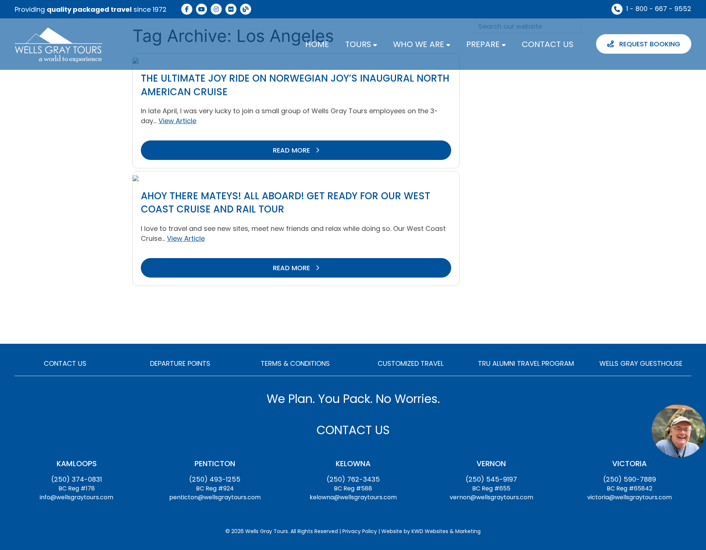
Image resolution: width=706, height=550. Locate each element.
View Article (177, 120)
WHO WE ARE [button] (419, 44)
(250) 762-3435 (353, 479)
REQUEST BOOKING (648, 44)
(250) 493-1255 (214, 479)
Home (317, 44)
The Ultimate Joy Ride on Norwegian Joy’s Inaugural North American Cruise (295, 85)
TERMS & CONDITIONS (295, 363)
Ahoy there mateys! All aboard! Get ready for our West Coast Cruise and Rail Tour (285, 202)
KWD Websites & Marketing (446, 531)
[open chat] (678, 430)
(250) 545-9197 (491, 479)
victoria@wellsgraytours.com (629, 497)
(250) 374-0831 (76, 479)
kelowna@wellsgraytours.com (353, 497)
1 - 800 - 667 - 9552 (658, 8)
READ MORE (292, 150)
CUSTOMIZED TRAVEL (410, 363)
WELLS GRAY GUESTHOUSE (640, 363)
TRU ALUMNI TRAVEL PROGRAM (526, 363)
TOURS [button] (359, 44)
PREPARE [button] (484, 44)
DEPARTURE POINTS (180, 363)
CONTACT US (547, 44)
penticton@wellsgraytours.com (215, 497)
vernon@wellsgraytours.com (491, 497)
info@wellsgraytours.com (76, 497)
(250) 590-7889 (629, 479)
